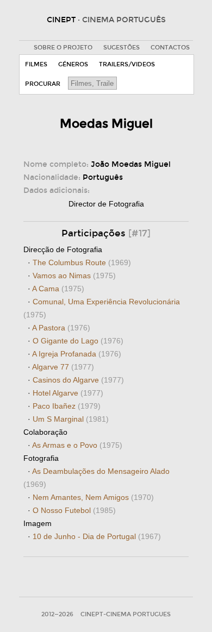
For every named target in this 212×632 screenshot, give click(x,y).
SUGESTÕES (121, 47)
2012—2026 (57, 614)
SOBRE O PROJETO (63, 47)
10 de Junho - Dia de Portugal (97, 536)
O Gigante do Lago (78, 340)
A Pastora (61, 327)
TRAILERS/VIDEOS (127, 64)
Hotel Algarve (68, 393)
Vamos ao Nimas (74, 275)
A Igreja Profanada (76, 353)
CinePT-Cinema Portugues (125, 614)
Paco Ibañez (67, 406)
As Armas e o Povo (77, 445)
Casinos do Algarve (78, 380)
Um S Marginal (71, 419)
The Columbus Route (82, 262)
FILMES (36, 64)
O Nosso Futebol (74, 510)
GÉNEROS (73, 64)
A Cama (58, 288)
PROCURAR (42, 83)
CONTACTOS (170, 47)
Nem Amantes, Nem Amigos (93, 497)
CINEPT (106, 19)
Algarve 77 (63, 366)
